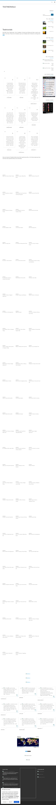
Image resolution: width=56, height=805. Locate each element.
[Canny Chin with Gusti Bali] (34, 577)
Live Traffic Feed (49, 77)
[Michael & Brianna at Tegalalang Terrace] (21, 645)
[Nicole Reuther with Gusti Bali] (21, 270)
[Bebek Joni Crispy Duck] (8, 235)
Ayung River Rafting (52, 64)
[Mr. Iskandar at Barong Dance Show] (21, 235)
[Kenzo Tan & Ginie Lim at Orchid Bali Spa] (34, 440)
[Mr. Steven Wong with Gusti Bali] (21, 611)
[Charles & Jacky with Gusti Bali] (34, 185)
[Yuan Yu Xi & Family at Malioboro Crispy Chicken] (8, 628)
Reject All (10, 801)
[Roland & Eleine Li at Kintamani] (34, 287)
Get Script (45, 96)
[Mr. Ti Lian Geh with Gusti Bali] (21, 253)
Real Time (48, 96)
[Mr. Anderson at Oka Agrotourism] (8, 304)
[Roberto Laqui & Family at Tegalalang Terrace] (34, 492)
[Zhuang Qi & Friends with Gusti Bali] (34, 356)
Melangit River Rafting (52, 69)
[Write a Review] (21, 51)
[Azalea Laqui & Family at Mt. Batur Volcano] (21, 509)
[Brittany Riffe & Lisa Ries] (34, 594)
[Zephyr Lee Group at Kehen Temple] (8, 168)
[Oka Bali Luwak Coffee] (34, 509)
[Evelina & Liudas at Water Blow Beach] (21, 168)
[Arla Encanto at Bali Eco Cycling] (34, 390)
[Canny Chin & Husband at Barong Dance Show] (34, 304)
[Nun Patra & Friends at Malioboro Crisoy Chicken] (34, 475)
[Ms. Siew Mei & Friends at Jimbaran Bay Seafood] (8, 270)
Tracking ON (52, 96)
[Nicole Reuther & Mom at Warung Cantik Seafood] (21, 356)
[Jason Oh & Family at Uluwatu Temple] (34, 235)
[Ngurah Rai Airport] (21, 304)
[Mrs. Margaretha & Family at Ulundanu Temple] (21, 202)
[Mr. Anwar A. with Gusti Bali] (8, 253)
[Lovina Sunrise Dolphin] (21, 220)
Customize (4, 801)
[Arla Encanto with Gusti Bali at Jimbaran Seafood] (21, 440)
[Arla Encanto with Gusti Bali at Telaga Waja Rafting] (21, 423)
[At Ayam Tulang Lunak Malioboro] (21, 287)
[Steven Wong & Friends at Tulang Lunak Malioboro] (34, 253)
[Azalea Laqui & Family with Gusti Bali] (21, 594)
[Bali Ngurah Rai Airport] (21, 406)
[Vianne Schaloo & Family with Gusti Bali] (34, 373)
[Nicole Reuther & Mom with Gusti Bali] (34, 559)
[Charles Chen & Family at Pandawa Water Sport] (8, 423)
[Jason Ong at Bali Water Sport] (34, 544)
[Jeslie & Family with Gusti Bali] (8, 390)
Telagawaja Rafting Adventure (48, 60)
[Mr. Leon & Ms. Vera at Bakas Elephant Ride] (21, 321)
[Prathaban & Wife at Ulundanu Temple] (21, 492)
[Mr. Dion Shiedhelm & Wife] (8, 220)
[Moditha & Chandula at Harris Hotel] (8, 577)
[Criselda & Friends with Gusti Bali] (8, 492)
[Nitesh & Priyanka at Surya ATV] (34, 168)
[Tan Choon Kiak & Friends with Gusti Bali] (8, 645)
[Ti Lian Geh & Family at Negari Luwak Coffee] (21, 475)
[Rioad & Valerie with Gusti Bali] (8, 406)
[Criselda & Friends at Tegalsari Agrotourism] (8, 287)
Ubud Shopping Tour (50, 45)
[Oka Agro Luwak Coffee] (34, 270)
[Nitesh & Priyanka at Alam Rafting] (21, 544)
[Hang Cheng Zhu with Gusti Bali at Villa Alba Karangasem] (21, 185)
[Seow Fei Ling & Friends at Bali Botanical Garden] (21, 628)
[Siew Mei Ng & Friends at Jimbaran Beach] (8, 594)
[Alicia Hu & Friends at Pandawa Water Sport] (34, 611)
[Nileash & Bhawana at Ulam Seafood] (21, 458)
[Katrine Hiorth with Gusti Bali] (34, 202)
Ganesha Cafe (45, 86)
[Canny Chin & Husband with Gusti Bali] (8, 526)
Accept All (16, 801)
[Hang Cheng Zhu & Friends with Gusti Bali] (34, 628)
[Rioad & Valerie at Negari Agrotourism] (34, 423)
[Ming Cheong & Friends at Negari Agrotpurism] (8, 356)
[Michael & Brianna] (34, 458)
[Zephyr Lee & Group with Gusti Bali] (8, 458)
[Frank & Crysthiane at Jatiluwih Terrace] (8, 185)
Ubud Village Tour (12, 782)
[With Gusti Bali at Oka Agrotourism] (8, 544)
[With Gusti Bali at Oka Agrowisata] (34, 526)
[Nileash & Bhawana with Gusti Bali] (21, 339)
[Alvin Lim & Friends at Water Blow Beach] (21, 526)
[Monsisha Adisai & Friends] (8, 373)
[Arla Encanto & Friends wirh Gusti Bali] (21, 559)
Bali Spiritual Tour (12, 771)
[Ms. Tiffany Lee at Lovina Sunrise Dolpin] (21, 577)
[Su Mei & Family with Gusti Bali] (8, 509)
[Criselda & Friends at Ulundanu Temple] (34, 406)
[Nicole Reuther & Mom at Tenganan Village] (8, 321)
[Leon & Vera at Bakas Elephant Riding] (8, 475)
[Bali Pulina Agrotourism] (34, 220)
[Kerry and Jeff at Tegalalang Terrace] (21, 373)
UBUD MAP (47, 82)
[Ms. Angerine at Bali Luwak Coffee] (8, 440)
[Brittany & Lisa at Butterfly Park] (34, 339)
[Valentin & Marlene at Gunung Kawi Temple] (34, 321)
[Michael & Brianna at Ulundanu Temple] (8, 202)
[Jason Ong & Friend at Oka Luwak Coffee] (8, 559)
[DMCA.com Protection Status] (28, 751)
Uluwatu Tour (51, 31)
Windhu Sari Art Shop (46, 84)
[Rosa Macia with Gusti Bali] (8, 611)
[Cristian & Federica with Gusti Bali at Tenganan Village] (8, 339)
